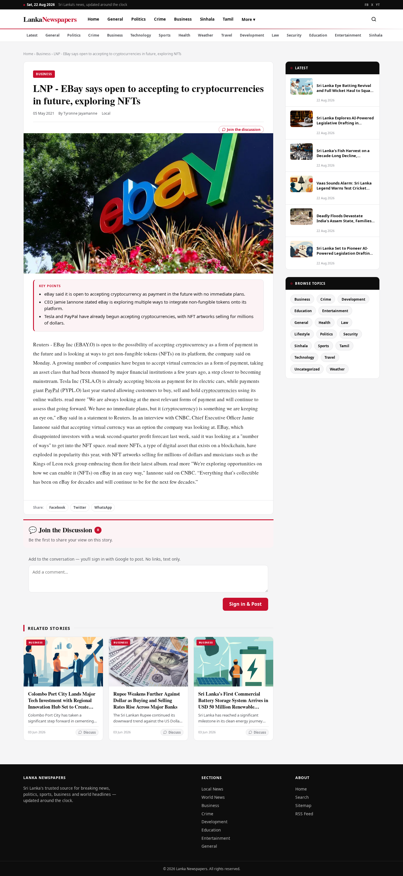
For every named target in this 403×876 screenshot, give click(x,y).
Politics (138, 19)
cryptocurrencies (219, 390)
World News (213, 797)
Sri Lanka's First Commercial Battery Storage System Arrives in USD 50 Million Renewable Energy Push (233, 703)
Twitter (79, 507)
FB (367, 5)
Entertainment (348, 35)
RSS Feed (304, 813)
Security (294, 35)
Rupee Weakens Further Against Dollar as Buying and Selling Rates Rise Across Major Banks (146, 700)
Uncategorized (307, 369)
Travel (226, 35)
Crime (160, 19)
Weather (205, 35)
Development (252, 35)
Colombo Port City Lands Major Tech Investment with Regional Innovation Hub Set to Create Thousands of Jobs (61, 703)
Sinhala (207, 19)
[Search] (374, 19)
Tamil (228, 19)
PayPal (52, 390)
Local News (212, 789)
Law (275, 35)
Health (184, 35)
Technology (140, 35)
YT (378, 5)
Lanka (50, 19)
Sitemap (303, 805)
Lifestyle (302, 334)
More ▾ (248, 19)
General (115, 19)
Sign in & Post (245, 604)
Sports (165, 35)
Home (93, 19)
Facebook (57, 507)
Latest (32, 35)
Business (183, 19)
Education (318, 35)
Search (302, 797)
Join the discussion (244, 129)
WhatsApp (103, 507)
